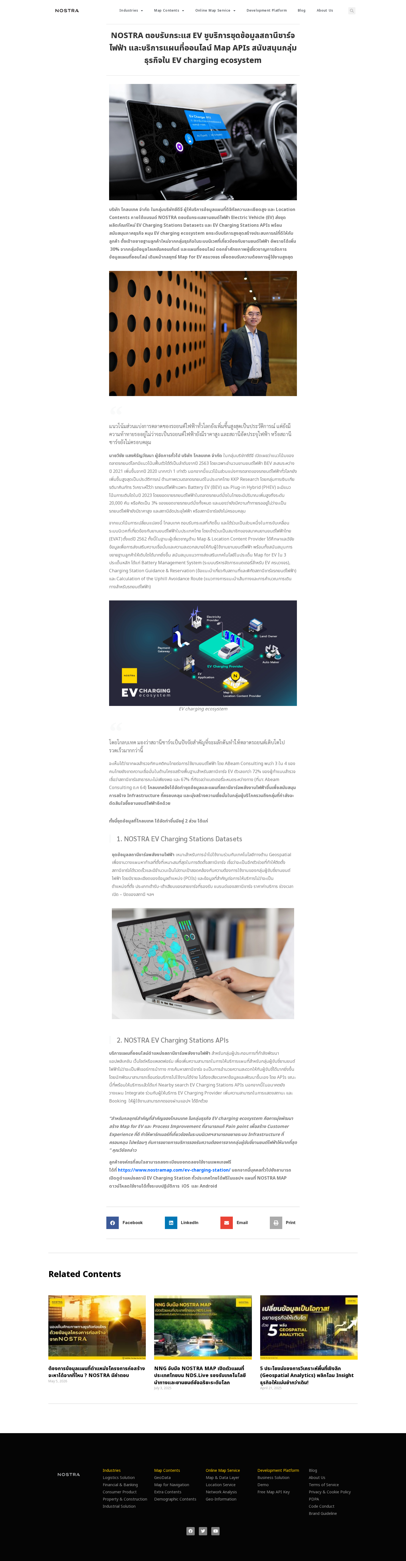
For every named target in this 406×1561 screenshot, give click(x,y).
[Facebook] (190, 1531)
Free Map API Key (273, 1492)
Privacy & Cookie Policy (330, 1492)
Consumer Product (120, 1492)
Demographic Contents (175, 1499)
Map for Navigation (171, 1485)
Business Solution (273, 1478)
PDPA (314, 1499)
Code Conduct (321, 1506)
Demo (263, 1485)
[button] (351, 10)
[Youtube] (215, 1531)
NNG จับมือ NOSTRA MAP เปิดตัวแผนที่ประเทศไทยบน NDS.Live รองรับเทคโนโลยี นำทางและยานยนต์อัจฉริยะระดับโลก (200, 1375)
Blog (302, 10)
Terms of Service (324, 1485)
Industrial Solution (119, 1506)
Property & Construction (125, 1499)
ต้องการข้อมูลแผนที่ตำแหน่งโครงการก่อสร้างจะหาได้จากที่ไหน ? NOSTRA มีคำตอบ (96, 1372)
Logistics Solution (119, 1478)
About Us (325, 10)
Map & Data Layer (222, 1478)
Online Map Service (213, 10)
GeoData (162, 1478)
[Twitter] (203, 1531)
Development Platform (267, 10)
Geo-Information (221, 1499)
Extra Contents (167, 1492)
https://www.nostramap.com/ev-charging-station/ (174, 1170)
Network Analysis (221, 1492)
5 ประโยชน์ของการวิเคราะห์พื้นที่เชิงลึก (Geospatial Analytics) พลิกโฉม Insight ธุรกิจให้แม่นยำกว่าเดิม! (307, 1375)
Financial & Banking (120, 1485)
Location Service (221, 1485)
